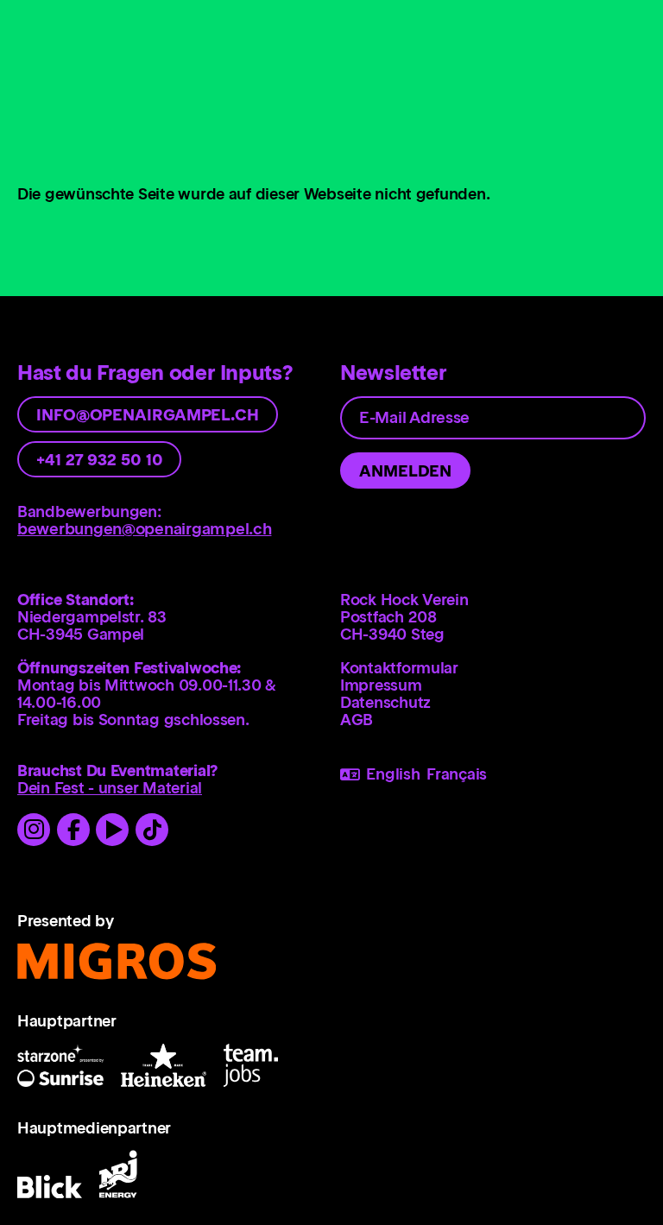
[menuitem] (493, 668)
